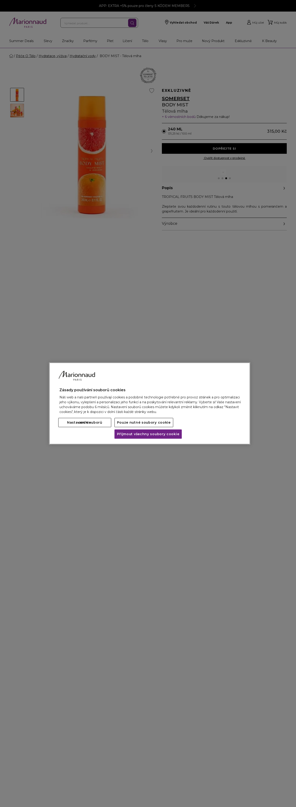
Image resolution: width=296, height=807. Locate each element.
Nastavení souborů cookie (84, 423)
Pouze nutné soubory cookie (144, 423)
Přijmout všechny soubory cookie (148, 434)
